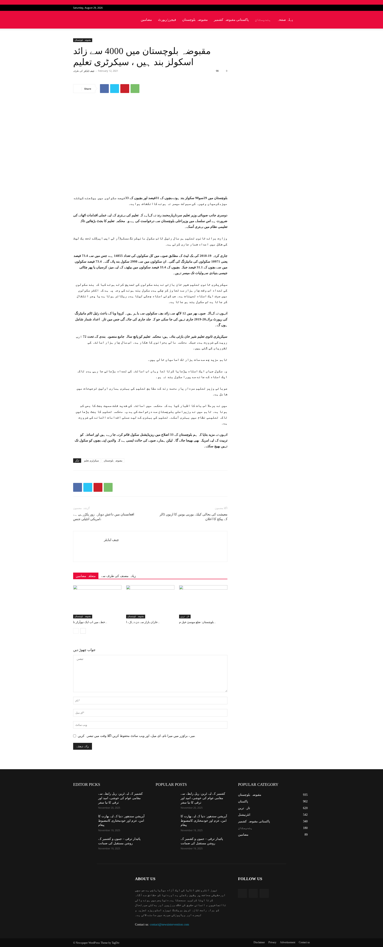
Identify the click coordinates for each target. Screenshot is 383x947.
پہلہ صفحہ (285, 19)
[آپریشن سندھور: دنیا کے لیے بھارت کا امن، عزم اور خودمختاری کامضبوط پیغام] (84, 821)
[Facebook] (292, 8)
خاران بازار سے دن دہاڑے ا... (143, 622)
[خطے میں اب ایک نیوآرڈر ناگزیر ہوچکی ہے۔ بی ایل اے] (97, 601)
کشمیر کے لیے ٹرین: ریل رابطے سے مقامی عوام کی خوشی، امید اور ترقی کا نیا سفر (120, 798)
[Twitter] (299, 8)
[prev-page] (76, 631)
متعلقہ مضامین (86, 576)
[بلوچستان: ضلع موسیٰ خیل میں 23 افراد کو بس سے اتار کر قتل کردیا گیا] (203, 601)
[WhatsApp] (135, 88)
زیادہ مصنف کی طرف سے (118, 576)
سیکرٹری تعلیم (91, 460)
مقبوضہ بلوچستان (195, 19)
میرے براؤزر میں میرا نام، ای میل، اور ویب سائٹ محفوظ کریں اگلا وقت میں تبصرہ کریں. (137, 736)
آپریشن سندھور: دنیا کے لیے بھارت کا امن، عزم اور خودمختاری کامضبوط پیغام (121, 821)
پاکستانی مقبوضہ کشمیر (231, 19)
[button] (304, 20)
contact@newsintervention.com (169, 924)
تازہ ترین (184, 616)
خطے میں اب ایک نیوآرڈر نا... (90, 622)
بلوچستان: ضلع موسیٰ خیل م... (197, 622)
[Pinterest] (124, 88)
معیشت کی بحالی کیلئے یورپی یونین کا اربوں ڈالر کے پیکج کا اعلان (193, 517)
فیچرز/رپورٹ (167, 19)
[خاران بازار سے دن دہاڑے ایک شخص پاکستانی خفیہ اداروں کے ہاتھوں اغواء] (150, 601)
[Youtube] (306, 8)
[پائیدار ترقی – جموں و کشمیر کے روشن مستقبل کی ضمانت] (84, 844)
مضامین (146, 19)
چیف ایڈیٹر (89, 71)
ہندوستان (263, 19)
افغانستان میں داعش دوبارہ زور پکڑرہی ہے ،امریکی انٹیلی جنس (103, 517)
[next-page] (83, 631)
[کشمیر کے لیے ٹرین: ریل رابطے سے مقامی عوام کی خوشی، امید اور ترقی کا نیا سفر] (84, 799)
